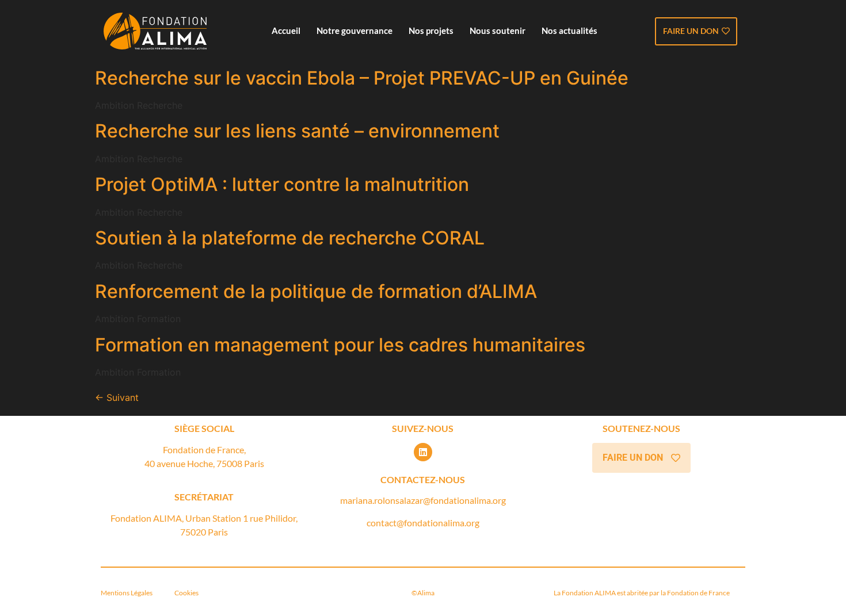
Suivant (117, 397)
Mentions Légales (128, 592)
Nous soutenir (497, 30)
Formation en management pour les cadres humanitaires (340, 345)
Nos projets (431, 30)
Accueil (286, 30)
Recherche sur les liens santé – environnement (297, 131)
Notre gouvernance (354, 30)
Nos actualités (569, 30)
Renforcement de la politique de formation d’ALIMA (316, 291)
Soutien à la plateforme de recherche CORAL (290, 238)
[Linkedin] (423, 452)
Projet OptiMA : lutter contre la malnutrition (282, 184)
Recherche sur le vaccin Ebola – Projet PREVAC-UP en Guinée (361, 78)
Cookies (186, 592)
